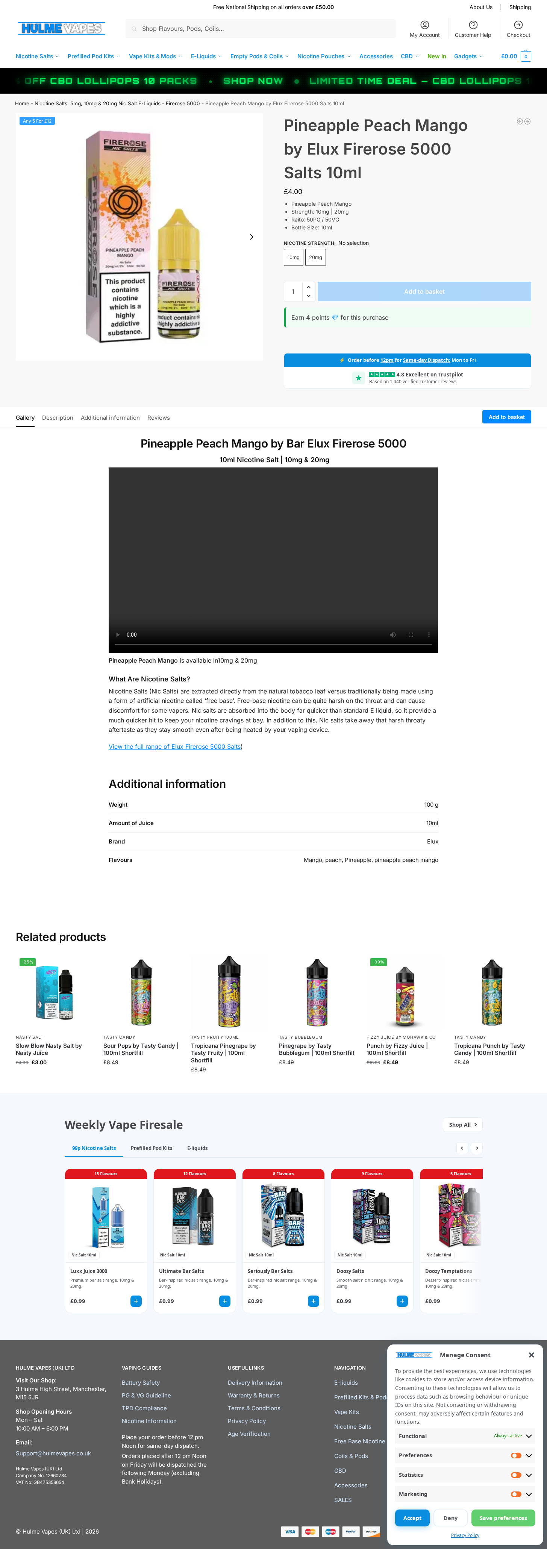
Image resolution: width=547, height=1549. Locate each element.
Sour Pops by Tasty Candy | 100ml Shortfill (141, 1049)
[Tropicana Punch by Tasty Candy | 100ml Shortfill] (492, 992)
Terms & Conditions (254, 1408)
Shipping (520, 7)
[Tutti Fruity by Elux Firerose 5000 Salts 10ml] (520, 121)
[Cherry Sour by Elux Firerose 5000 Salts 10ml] (527, 121)
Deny (451, 1518)
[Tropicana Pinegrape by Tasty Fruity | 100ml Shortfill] (229, 992)
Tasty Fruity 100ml (215, 1037)
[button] (531, 1355)
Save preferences (503, 1518)
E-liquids (346, 1382)
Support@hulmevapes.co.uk (53, 1452)
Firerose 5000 (183, 103)
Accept (412, 1518)
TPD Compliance (144, 1408)
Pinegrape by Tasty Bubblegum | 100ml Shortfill (316, 1049)
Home (22, 103)
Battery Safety (141, 1382)
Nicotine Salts (352, 1426)
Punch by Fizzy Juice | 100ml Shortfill (397, 1049)
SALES (343, 1499)
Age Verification (249, 1433)
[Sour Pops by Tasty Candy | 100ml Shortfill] (141, 992)
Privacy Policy (465, 1535)
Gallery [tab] (25, 417)
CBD (340, 1470)
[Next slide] (251, 237)
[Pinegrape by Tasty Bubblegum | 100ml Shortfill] (317, 992)
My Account (425, 35)
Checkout (518, 35)
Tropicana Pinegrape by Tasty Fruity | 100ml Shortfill (223, 1053)
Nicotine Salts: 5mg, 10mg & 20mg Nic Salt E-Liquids (98, 103)
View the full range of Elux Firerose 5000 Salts (175, 746)
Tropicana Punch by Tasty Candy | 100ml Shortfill (489, 1049)
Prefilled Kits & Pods (361, 1397)
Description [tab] (57, 417)
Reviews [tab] (158, 417)
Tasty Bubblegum (301, 1037)
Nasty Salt (30, 1037)
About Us (481, 7)
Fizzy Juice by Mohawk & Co (401, 1037)
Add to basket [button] (142, 1078)
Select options (54, 1078)
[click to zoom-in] (139, 237)
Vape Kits (346, 1411)
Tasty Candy (119, 1037)
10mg (294, 257)
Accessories (351, 1485)
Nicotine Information (149, 1421)
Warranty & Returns (254, 1395)
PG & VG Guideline (146, 1395)
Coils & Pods (351, 1455)
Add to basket (424, 291)
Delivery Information (255, 1382)
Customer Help (473, 35)
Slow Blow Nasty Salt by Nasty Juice (49, 1049)
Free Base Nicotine (359, 1441)
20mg (315, 257)
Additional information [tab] (110, 417)
